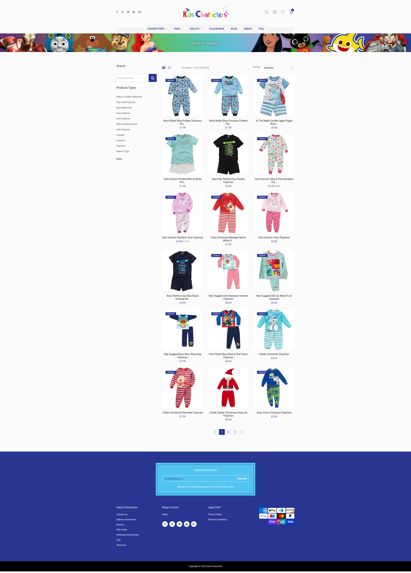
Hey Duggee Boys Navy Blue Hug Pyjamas (182, 356)
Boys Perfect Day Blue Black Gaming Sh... (183, 297)
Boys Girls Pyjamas (126, 102)
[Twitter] (128, 11)
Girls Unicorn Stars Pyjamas (274, 237)
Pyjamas (120, 146)
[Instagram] (122, 11)
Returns (120, 524)
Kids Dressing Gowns (126, 124)
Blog (234, 28)
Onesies (120, 135)
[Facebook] (117, 11)
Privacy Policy (215, 514)
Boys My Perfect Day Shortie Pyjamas (228, 181)
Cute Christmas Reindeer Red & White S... (228, 239)
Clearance (216, 28)
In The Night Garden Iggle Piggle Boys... (274, 122)
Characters (156, 28)
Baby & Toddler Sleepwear (129, 97)
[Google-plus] (140, 11)
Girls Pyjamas (123, 118)
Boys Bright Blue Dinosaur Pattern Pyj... (228, 122)
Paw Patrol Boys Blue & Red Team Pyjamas (228, 356)
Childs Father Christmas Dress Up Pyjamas (228, 414)
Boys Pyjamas (123, 113)
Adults (195, 28)
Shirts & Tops (122, 151)
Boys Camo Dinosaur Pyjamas (274, 412)
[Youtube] (134, 11)
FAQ (261, 28)
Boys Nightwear (124, 108)
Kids (177, 28)
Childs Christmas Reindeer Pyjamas (182, 412)
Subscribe (242, 478)
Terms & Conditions (217, 519)
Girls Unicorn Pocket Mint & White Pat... (182, 181)
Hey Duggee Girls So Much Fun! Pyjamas (274, 297)
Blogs (165, 514)
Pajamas (120, 140)
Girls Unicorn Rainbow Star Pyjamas (182, 237)
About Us (121, 545)
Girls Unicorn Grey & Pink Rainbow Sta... (274, 181)
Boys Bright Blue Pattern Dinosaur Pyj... (182, 122)
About (248, 28)
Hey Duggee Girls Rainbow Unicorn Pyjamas (228, 297)
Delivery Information (126, 519)
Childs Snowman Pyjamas (274, 354)
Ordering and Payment (127, 534)
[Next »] (242, 432)
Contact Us (121, 514)
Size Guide (121, 529)
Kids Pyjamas (123, 129)
